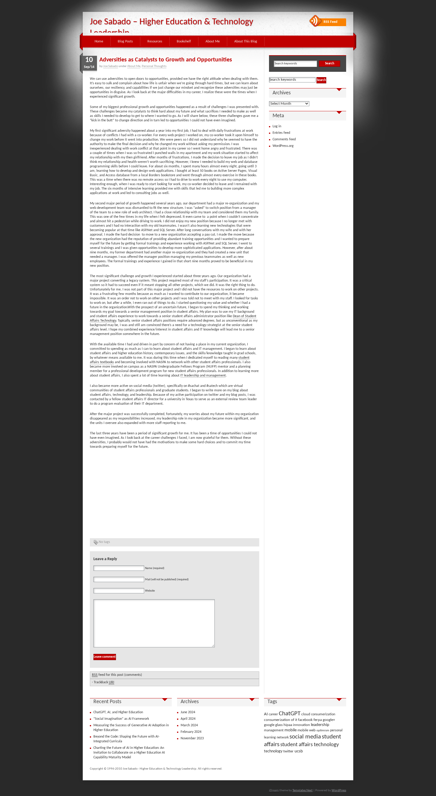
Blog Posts (125, 41)
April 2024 (188, 719)
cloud (305, 714)
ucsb (299, 751)
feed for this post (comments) (117, 675)
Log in (277, 126)
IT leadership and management (203, 375)
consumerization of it (280, 720)
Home (99, 41)
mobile (290, 730)
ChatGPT (289, 714)
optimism (322, 730)
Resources (154, 41)
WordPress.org (283, 146)
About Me (213, 41)
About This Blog (245, 41)
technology (273, 751)
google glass (273, 725)
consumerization (323, 714)
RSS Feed (330, 22)
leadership (320, 725)
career (273, 714)
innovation (301, 725)
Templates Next (302, 790)
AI (266, 714)
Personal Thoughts (154, 66)
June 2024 (188, 712)
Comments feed (284, 139)
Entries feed (281, 133)
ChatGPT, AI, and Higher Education (118, 712)
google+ (329, 720)
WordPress (339, 790)
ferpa (318, 720)
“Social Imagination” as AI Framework (121, 719)
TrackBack (104, 682)
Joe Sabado (110, 66)
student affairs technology (309, 745)
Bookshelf (184, 41)
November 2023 (192, 738)
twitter (288, 751)
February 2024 (191, 732)
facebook (305, 720)
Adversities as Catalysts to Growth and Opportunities (165, 60)
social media (305, 737)
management (274, 730)
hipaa (288, 725)
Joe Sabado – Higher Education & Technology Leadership (171, 28)
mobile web (306, 730)
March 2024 (189, 725)
